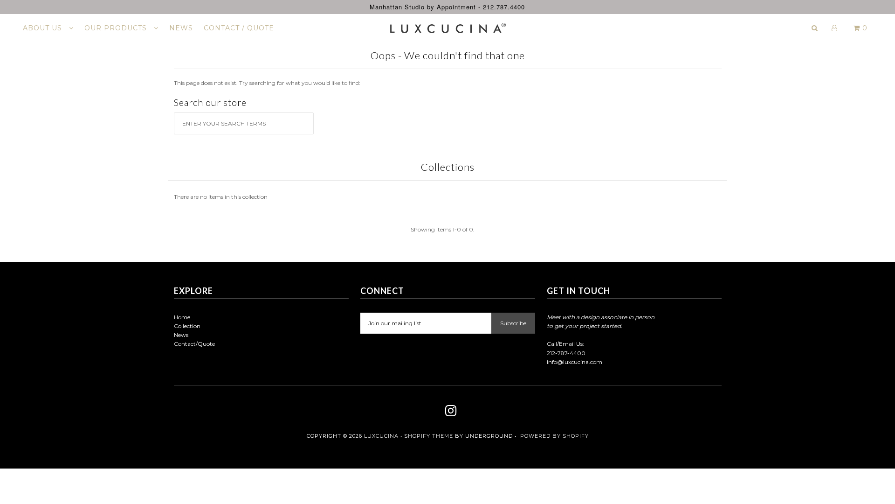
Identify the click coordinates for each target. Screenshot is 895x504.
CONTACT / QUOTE (239, 28)
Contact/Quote (194, 343)
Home (182, 317)
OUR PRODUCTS (116, 28)
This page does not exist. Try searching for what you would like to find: (267, 82)
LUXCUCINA (381, 436)
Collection (187, 325)
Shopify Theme (428, 436)
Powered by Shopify (554, 436)
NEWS (181, 28)
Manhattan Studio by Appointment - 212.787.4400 (447, 6)
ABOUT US (43, 28)
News (181, 334)
